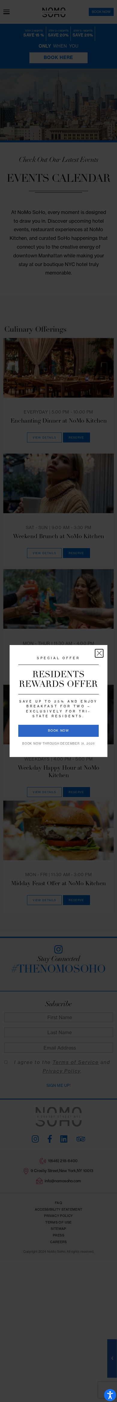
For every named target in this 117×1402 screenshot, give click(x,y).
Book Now (58, 731)
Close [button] (99, 653)
